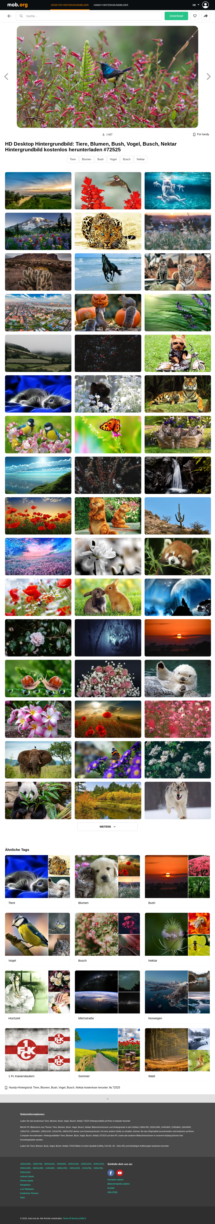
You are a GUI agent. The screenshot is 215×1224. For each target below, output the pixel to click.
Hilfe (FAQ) (112, 1192)
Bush (100, 159)
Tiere (73, 159)
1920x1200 (74, 1168)
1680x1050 (62, 1168)
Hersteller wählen (116, 1180)
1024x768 (86, 1168)
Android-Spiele (27, 1176)
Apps (22, 1197)
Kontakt (111, 1188)
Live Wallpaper (27, 1189)
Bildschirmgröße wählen (119, 1184)
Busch (127, 159)
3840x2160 (49, 1164)
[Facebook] (112, 1175)
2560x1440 (73, 1164)
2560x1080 (25, 1168)
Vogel (113, 159)
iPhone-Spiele (26, 1181)
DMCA (83, 1218)
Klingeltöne (25, 1185)
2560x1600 (25, 1172)
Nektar (141, 159)
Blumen (86, 159)
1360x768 (98, 1168)
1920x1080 (25, 1164)
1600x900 (61, 1164)
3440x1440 (98, 1164)
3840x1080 (38, 1168)
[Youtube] (120, 1175)
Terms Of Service (70, 1218)
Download (176, 16)
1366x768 (37, 1164)
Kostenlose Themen (29, 1193)
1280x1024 (86, 1164)
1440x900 (50, 1168)
